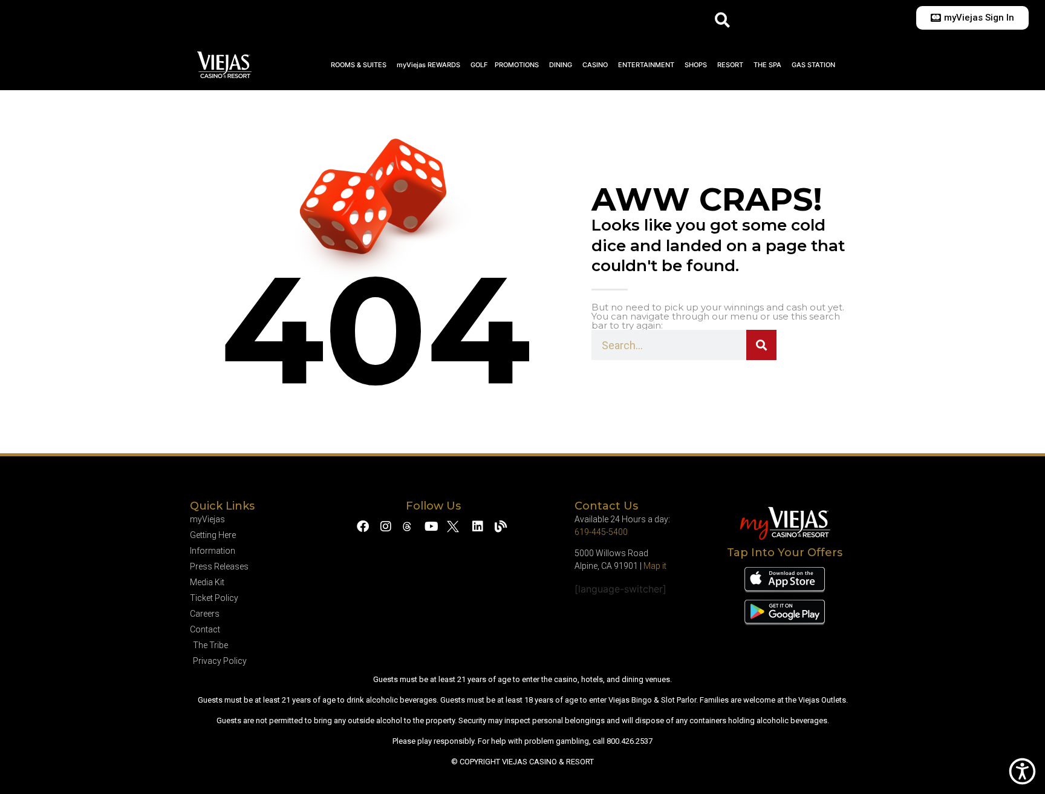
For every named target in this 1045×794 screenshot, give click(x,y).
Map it (654, 566)
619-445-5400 (601, 532)
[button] (722, 19)
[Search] (761, 345)
